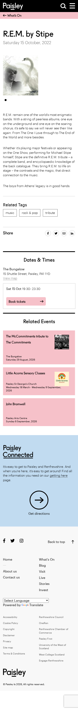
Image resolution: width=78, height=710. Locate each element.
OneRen (43, 623)
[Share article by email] (64, 233)
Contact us (11, 577)
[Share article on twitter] (56, 233)
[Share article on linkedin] (72, 233)
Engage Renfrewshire (51, 660)
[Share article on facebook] (48, 233)
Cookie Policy (10, 623)
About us (10, 571)
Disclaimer (9, 635)
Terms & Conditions (14, 653)
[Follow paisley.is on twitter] (12, 541)
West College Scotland (52, 654)
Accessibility (10, 617)
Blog (42, 565)
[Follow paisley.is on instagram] (21, 541)
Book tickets (17, 302)
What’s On (14, 15)
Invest (43, 590)
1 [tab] (6, 100)
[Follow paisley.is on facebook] (4, 541)
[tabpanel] (21, 75)
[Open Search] (63, 6)
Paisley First (45, 638)
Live (42, 577)
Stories (44, 583)
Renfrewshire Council (51, 617)
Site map (8, 647)
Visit (42, 571)
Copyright (8, 629)
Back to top (56, 542)
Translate (36, 605)
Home (7, 559)
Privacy (7, 641)
